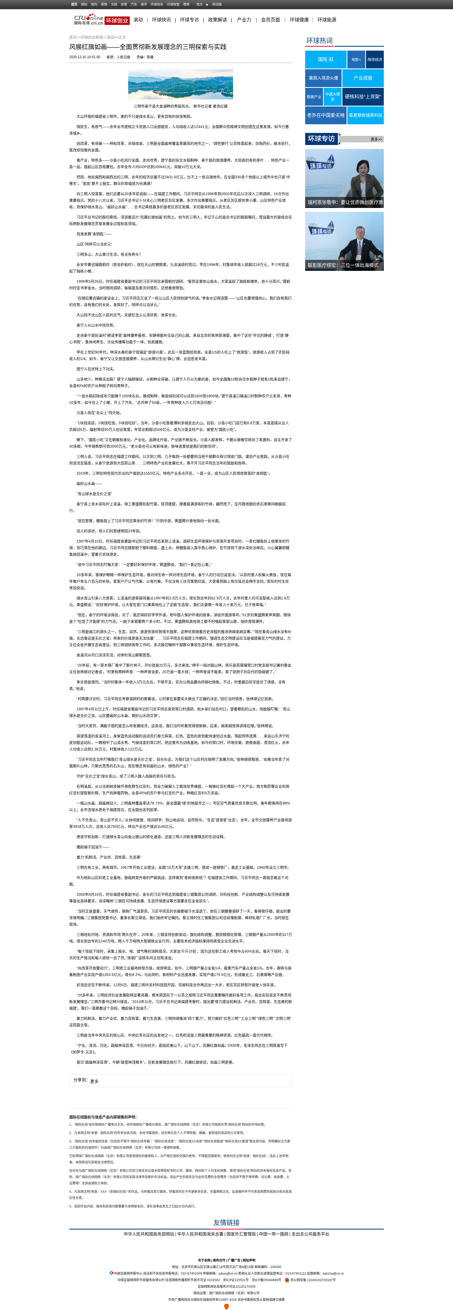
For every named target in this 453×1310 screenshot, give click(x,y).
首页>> (75, 37)
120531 (240, 1280)
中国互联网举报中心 (128, 1273)
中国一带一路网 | (274, 1234)
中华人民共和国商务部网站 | (150, 1234)
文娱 (114, 4)
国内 (94, 4)
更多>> (376, 139)
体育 (124, 4)
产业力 (244, 20)
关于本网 (204, 1260)
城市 (144, 4)
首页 (74, 4)
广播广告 (234, 1260)
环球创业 (157, 4)
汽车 (134, 4)
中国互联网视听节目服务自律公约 (141, 1280)
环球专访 (189, 20)
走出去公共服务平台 (310, 1234)
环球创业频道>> (94, 37)
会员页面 (270, 20)
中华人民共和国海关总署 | (201, 1234)
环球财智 (173, 4)
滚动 (138, 20)
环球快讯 (161, 20)
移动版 (217, 4)
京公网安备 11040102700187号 (313, 1280)
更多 (94, 1081)
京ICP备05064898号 (266, 1280)
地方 (199, 4)
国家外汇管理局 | (242, 1234)
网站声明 (249, 1260)
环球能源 (326, 20)
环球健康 (299, 20)
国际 (84, 4)
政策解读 (218, 20)
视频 (104, 4)
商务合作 (219, 1260)
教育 (186, 4)
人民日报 (123, 57)
